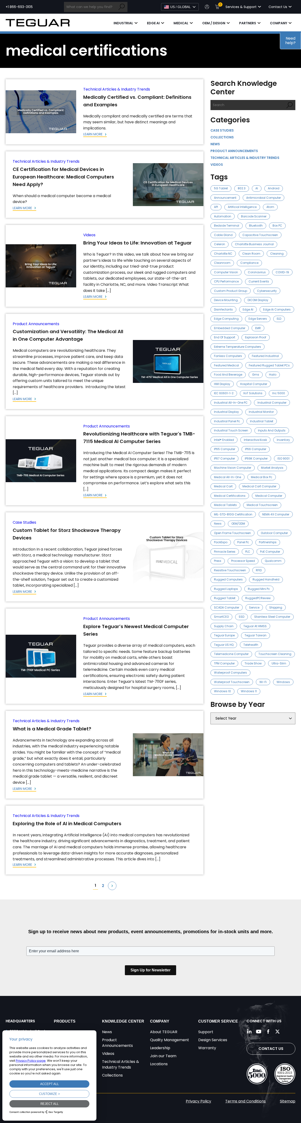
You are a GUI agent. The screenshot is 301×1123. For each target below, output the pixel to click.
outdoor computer (274, 533)
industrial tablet (261, 421)
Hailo (272, 375)
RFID (259, 570)
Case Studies (24, 522)
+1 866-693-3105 (19, 6)
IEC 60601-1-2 (224, 393)
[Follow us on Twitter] (277, 1031)
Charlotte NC (223, 254)
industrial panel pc (227, 421)
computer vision (226, 272)
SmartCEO (221, 617)
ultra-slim (279, 663)
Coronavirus (257, 272)
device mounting (226, 300)
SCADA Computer (226, 607)
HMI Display (222, 384)
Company (278, 23)
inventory (283, 440)
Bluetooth (256, 226)
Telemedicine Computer (231, 654)
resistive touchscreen (230, 570)
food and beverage (228, 375)
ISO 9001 (283, 458)
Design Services (212, 1040)
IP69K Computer (256, 458)
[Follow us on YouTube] (258, 1031)
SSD (241, 617)
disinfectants (223, 309)
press (217, 561)
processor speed (243, 561)
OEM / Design (213, 23)
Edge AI (153, 23)
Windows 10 (222, 691)
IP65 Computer (224, 449)
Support (205, 1032)
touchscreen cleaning (274, 654)
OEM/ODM (238, 524)
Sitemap (287, 1101)
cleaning (277, 254)
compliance (249, 263)
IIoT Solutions (252, 393)
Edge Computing (226, 319)
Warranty (207, 1048)
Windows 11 (249, 691)
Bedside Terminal (226, 226)
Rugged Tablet (224, 598)
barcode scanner (253, 216)
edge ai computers (277, 309)
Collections (222, 137)
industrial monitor (261, 412)
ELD (279, 319)
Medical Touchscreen (262, 505)
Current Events (259, 281)
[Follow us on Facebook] (268, 1031)
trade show (253, 663)
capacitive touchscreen (260, 235)
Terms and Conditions (245, 1101)
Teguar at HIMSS (255, 626)
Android (273, 188)
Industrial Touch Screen (231, 430)
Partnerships (268, 542)
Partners (247, 23)
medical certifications (230, 496)
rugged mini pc (259, 589)
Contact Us (270, 1048)
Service (254, 607)
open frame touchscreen (232, 533)
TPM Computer (224, 663)
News (215, 144)
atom (270, 207)
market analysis (272, 468)
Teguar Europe (224, 635)
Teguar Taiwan (255, 635)
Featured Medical (226, 365)
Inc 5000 (278, 393)
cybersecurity (267, 291)
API (216, 207)
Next (112, 886)
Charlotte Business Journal (254, 244)
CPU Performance (226, 281)
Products (64, 1021)
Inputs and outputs (271, 430)
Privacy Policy (198, 1101)
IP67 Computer (224, 458)
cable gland (223, 235)
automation (222, 216)
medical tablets (225, 505)
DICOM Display (258, 300)
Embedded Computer (229, 328)
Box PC (277, 226)
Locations (159, 1064)
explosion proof (255, 337)
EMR (258, 328)
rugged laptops (226, 589)
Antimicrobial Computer (263, 198)
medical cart (223, 486)
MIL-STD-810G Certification (233, 514)
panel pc (243, 542)
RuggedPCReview (258, 598)
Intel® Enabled (224, 440)
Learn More (93, 134)
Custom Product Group (230, 291)
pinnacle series (224, 552)
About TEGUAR (163, 1032)
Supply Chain (224, 626)
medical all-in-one (227, 477)
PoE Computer (270, 552)
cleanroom (222, 263)
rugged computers (228, 579)
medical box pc (261, 477)
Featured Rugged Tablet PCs (269, 365)
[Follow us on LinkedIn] (249, 1031)
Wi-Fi (263, 682)
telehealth (250, 645)
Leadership (160, 1048)
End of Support (224, 337)
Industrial (123, 23)
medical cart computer (259, 486)
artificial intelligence (242, 207)
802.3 (242, 188)
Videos (89, 235)
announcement (225, 198)
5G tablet (221, 188)
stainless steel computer (272, 617)
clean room (251, 254)
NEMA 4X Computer (275, 514)
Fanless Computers (228, 356)
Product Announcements (36, 324)
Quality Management (169, 1040)
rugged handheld (266, 579)
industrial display (226, 412)
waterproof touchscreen (232, 682)
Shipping (275, 607)
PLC (247, 552)
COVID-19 (282, 272)
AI (256, 188)
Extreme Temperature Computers (237, 347)
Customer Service (218, 1021)
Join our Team (163, 1056)
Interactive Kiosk (255, 440)
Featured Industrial (265, 356)
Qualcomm (273, 561)
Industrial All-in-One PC (231, 403)
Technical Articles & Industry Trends (116, 89)
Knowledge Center (123, 1021)
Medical (181, 23)
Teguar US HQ (224, 645)
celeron (219, 244)
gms (255, 375)
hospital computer (253, 384)
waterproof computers (230, 673)
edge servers (258, 319)
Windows (283, 682)
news (218, 524)
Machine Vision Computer (232, 468)
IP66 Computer (255, 449)
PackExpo (220, 542)
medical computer (268, 496)
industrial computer (271, 403)
